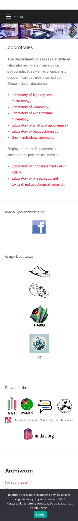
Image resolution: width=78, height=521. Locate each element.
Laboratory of (22, 125)
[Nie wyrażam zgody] (72, 505)
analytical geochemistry (51, 125)
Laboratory (20, 95)
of (30, 107)
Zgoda (40, 514)
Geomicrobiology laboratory (32, 137)
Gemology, (41, 107)
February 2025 (16, 482)
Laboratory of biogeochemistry (35, 131)
